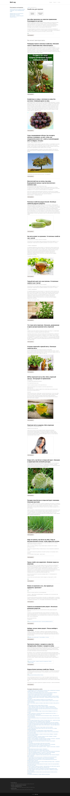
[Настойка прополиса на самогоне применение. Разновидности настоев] (43, 33)
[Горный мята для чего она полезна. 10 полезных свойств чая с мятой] (43, 310)
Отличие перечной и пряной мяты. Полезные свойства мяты (41, 347)
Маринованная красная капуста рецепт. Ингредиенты (37, 748)
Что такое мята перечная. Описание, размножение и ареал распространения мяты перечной (43, 326)
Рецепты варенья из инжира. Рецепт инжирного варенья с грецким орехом (41, 706)
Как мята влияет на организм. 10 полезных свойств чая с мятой (43, 237)
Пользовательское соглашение (20, 785)
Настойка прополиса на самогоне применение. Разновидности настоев (42, 20)
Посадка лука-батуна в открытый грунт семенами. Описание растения (43, 501)
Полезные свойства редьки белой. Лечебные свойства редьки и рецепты (41, 202)
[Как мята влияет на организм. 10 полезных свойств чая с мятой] (43, 266)
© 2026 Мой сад (14, 782)
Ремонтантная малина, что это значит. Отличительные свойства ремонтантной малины (44, 751)
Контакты (12, 785)
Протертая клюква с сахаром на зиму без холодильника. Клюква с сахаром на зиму (40, 645)
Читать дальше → (31, 35)
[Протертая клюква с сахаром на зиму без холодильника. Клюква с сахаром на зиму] (43, 661)
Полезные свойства (32, 14)
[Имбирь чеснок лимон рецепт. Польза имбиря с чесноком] (43, 637)
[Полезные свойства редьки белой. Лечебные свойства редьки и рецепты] (43, 222)
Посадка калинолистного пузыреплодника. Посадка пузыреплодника (40, 730)
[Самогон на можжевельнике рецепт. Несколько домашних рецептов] (43, 621)
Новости (54, 2)
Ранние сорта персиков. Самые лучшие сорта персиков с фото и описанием (41, 744)
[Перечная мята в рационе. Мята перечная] (43, 445)
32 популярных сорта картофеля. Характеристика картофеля (39, 743)
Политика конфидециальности (16, 786)
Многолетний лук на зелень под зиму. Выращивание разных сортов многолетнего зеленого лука (41, 183)
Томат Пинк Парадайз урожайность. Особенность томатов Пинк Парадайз (41, 752)
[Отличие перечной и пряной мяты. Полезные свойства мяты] (43, 362)
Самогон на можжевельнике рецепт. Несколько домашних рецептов (42, 607)
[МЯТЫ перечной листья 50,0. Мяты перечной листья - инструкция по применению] (43, 409)
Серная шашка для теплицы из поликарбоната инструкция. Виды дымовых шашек (42, 768)
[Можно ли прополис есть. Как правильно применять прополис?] (43, 591)
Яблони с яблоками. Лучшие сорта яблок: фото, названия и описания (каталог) (42, 707)
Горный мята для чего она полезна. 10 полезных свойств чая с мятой (42, 282)
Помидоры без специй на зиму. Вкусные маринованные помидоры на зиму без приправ (43, 696)
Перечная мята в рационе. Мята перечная (40, 425)
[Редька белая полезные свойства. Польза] (43, 675)
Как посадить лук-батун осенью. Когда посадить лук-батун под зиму (40, 727)
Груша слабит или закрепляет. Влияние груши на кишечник (43, 563)
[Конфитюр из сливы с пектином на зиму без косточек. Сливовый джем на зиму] (43, 120)
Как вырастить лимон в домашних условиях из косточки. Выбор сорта (40, 699)
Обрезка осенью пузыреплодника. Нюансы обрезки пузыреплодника (40, 694)
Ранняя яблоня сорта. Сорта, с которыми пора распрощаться (39, 745)
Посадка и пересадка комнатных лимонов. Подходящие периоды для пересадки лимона (43, 723)
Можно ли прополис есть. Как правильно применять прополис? (40, 586)
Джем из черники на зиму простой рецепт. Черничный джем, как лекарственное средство (44, 766)
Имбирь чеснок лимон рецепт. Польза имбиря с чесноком (42, 629)
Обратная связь (14, 788)
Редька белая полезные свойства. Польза (40, 669)
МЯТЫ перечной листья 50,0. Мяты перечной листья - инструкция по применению (41, 378)
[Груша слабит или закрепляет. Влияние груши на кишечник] (43, 579)
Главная (50, 2)
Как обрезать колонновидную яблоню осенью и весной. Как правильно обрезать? (42, 692)
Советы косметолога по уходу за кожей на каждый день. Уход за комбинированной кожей (17, 10)
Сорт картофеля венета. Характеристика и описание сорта (38, 767)
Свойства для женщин (40, 14)
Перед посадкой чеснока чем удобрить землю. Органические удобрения (41, 758)
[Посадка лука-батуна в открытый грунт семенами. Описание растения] (43, 525)
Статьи (59, 2)
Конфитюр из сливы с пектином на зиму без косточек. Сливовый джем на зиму (41, 100)
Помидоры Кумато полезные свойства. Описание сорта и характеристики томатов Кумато (43, 44)
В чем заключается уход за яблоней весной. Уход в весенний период (40, 693)
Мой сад (13, 2)
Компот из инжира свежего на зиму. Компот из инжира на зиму (39, 753)
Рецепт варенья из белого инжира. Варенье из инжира (38, 705)
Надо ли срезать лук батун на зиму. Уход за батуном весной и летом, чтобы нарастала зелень (43, 540)
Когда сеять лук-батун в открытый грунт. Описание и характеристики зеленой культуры (43, 461)
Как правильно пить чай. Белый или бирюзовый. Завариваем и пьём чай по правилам (43, 722)
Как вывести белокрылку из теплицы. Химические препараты (39, 774)
